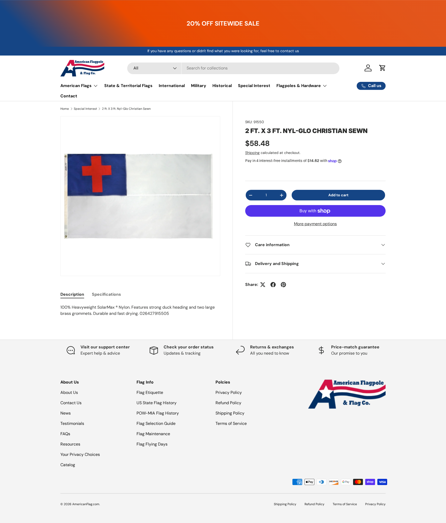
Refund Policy (228, 402)
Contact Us (71, 402)
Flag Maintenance (153, 433)
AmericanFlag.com (85, 504)
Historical (222, 85)
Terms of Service (231, 423)
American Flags (76, 85)
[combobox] (233, 68)
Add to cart (338, 195)
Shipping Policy (230, 413)
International (172, 85)
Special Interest (254, 85)
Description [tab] (72, 294)
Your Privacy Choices (80, 454)
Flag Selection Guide (156, 423)
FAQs (65, 433)
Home (64, 108)
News (65, 413)
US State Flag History (157, 402)
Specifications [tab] (106, 294)
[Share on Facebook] (273, 284)
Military (198, 85)
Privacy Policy (229, 392)
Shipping (252, 152)
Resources (70, 444)
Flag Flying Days (152, 444)
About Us (69, 392)
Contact (68, 96)
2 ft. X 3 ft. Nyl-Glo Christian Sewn (126, 108)
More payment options (315, 224)
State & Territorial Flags (128, 85)
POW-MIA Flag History (158, 413)
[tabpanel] (140, 310)
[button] (382, 68)
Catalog (67, 464)
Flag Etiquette (150, 392)
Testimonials (72, 423)
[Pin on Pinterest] (283, 284)
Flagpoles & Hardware (298, 85)
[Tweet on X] (263, 284)
